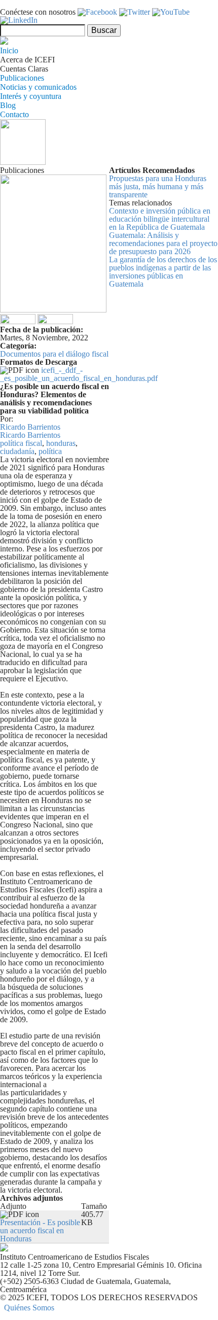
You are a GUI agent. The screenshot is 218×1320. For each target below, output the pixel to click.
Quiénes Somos (29, 1307)
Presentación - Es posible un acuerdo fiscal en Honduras (40, 1230)
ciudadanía (17, 451)
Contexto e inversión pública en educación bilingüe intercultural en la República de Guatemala (159, 218)
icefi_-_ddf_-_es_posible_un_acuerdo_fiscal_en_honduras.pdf (79, 374)
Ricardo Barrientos (30, 427)
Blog (8, 105)
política (50, 451)
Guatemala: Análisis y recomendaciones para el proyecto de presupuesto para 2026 (163, 243)
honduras (61, 443)
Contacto (14, 114)
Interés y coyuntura (30, 96)
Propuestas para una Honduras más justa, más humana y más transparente (157, 186)
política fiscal (21, 443)
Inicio (9, 50)
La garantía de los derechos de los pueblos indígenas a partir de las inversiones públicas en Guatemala (163, 271)
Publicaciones (22, 78)
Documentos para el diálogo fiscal (54, 354)
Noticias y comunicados (38, 87)
